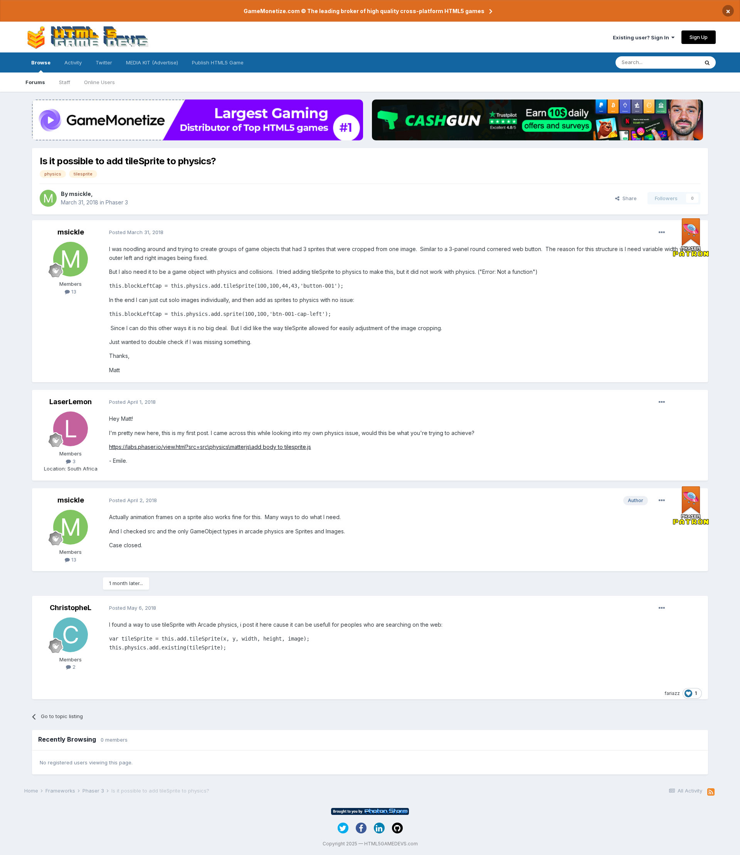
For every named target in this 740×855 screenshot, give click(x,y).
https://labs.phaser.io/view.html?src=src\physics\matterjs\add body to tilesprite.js (210, 447)
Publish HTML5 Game (218, 62)
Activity (73, 62)
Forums (35, 82)
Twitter (104, 62)
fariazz (672, 693)
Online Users (99, 82)
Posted (136, 232)
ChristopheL (70, 608)
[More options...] (661, 232)
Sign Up (699, 37)
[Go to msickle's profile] (48, 198)
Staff (64, 82)
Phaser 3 (117, 202)
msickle (80, 194)
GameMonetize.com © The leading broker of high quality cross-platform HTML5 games (364, 11)
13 (73, 291)
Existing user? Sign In (642, 37)
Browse (40, 62)
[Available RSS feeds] (711, 792)
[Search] (707, 62)
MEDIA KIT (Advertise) (152, 62)
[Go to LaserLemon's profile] (70, 428)
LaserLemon (70, 402)
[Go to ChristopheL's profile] (70, 634)
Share (628, 198)
